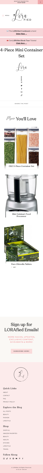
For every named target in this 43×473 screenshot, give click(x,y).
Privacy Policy (9, 402)
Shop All (6, 430)
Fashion (6, 417)
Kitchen (6, 443)
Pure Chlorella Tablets (21, 264)
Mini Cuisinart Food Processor (21, 215)
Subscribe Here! (21, 351)
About (5, 392)
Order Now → (21, 34)
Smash (24, 469)
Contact (6, 395)
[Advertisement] (21, 295)
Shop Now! (21, 2)
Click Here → (21, 43)
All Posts (7, 411)
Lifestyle (7, 421)
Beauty (6, 414)
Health (6, 439)
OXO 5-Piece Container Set (21, 166)
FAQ (4, 398)
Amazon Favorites (10, 433)
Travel (6, 449)
